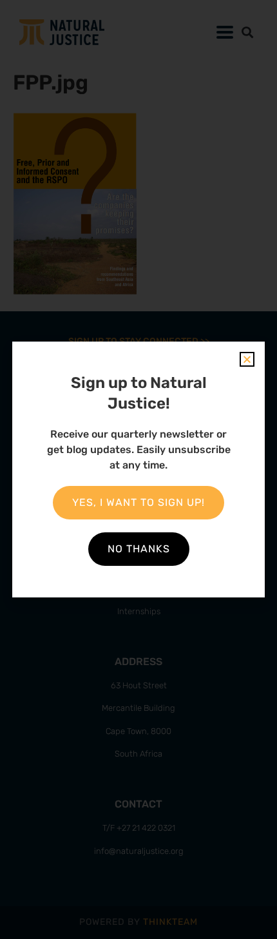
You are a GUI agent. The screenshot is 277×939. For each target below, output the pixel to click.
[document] (138, 469)
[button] (247, 359)
